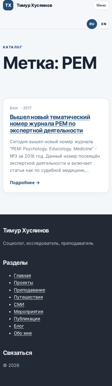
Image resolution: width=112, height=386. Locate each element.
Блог (19, 326)
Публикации (27, 318)
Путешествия (28, 297)
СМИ (19, 304)
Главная (22, 275)
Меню (101, 5)
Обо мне (23, 333)
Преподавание (29, 290)
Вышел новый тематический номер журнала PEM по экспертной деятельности (50, 123)
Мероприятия (28, 311)
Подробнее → (25, 182)
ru (91, 24)
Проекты (23, 282)
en (103, 24)
